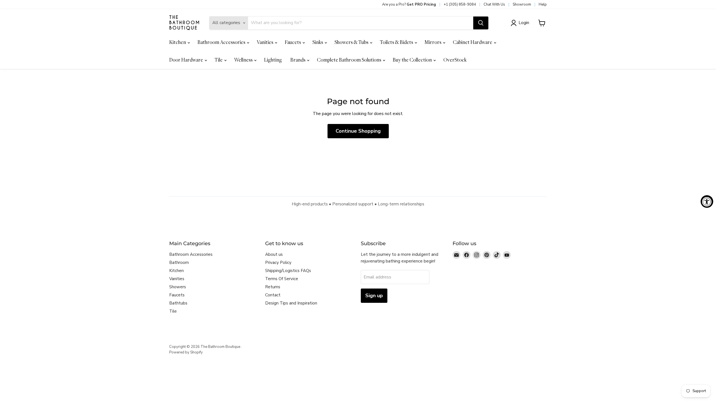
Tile (219, 60)
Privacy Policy (278, 262)
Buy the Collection (413, 60)
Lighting (273, 60)
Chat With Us (494, 4)
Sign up (374, 295)
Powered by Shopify (186, 352)
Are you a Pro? (409, 4)
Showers (177, 287)
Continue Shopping (358, 131)
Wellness (243, 60)
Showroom (522, 4)
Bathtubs (178, 303)
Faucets (293, 42)
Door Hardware (186, 60)
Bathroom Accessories (221, 42)
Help (543, 4)
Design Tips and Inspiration (291, 303)
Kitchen (178, 42)
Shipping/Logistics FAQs (288, 270)
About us (274, 254)
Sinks (318, 42)
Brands (298, 60)
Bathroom (179, 262)
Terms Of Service (281, 279)
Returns (272, 287)
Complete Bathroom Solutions (349, 60)
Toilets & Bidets (397, 42)
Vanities (265, 42)
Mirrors (433, 42)
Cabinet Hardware (473, 42)
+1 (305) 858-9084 (460, 4)
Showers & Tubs (352, 42)
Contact (273, 295)
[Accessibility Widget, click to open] (707, 201)
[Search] (480, 23)
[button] (521, 23)
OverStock (455, 60)
